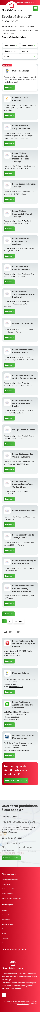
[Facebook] (4, 995)
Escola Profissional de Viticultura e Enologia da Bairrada (23, 644)
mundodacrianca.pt (16, 687)
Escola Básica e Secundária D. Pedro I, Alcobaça (22, 214)
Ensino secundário (8, 889)
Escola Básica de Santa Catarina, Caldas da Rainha (22, 403)
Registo (4, 910)
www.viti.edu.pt (14, 656)
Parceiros (5, 938)
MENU (35, 8)
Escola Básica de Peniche (23, 510)
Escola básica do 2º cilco (28, 31)
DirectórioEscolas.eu (9, 31)
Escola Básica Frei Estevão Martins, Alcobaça (20, 241)
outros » (18, 621)
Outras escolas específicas (11, 898)
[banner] (12, 6)
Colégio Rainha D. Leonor (23, 430)
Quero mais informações (15, 780)
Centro (5, 34)
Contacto (5, 943)
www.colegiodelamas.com (19, 750)
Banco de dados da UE (24, 3)
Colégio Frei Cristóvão (22, 323)
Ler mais (8, 87)
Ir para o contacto (10, 858)
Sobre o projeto (7, 924)
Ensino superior (7, 894)
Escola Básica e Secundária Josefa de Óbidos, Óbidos (22, 484)
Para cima (9, 614)
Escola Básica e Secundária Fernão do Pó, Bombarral (24, 294)
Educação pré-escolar (10, 880)
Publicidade (6, 920)
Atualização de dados (9, 915)
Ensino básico (6, 884)
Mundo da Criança (20, 71)
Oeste (12, 34)
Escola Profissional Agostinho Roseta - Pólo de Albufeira (23, 705)
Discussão (5, 929)
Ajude (4, 934)
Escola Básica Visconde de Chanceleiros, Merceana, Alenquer (23, 588)
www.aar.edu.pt (15, 719)
